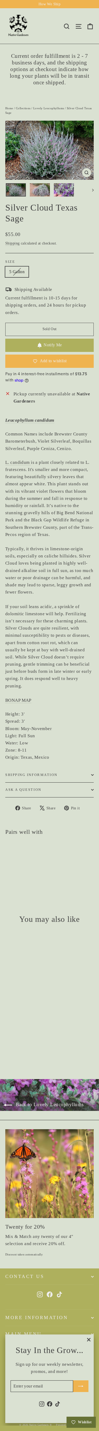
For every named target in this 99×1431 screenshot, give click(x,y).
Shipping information (31, 775)
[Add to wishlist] (11, 19)
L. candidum (18, 462)
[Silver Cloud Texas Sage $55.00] (20, 860)
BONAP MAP (18, 700)
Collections (23, 108)
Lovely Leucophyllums (48, 108)
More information (36, 1317)
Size (10, 262)
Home (9, 108)
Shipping (12, 243)
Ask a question (23, 790)
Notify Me (53, 345)
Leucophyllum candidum (29, 420)
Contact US (24, 1276)
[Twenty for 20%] (49, 1173)
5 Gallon (17, 271)
